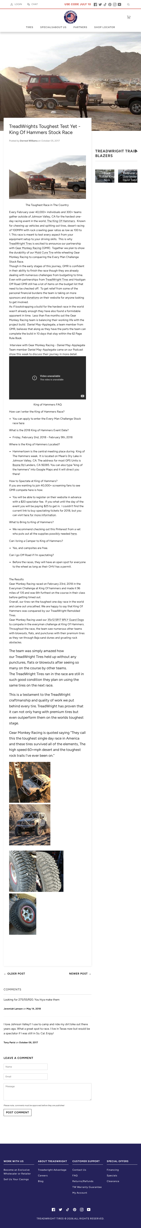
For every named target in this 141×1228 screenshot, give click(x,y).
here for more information (40, 515)
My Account (79, 1192)
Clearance (113, 1181)
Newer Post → (80, 973)
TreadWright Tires (20, 243)
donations (33, 297)
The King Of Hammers (61, 221)
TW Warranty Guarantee (87, 1187)
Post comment (17, 1112)
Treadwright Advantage (52, 1169)
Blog (41, 1181)
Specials (112, 1175)
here (21, 423)
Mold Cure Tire (44, 252)
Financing (113, 1169)
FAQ (75, 1175)
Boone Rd (19, 465)
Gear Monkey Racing (28, 248)
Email (9, 1079)
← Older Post (14, 973)
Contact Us (79, 1169)
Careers (43, 1175)
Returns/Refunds (83, 1181)
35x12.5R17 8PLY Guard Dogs (65, 619)
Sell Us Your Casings (16, 1179)
